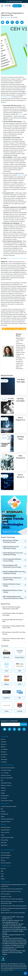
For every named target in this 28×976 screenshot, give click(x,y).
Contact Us (3, 109)
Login (14, 128)
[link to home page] (7, 5)
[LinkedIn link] (17, 22)
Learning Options (5, 105)
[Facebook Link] (7, 22)
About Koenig (4, 99)
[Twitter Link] (22, 22)
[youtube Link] (2, 22)
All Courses (16, 6)
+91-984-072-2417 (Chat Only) (15, 1)
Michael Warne (6, 17)
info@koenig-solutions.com (15, 122)
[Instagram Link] (12, 22)
